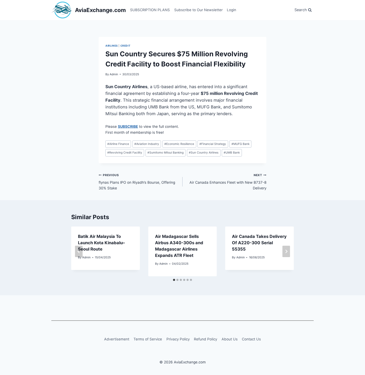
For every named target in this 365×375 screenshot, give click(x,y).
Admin (114, 74)
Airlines (111, 45)
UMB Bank (232, 152)
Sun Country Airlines (203, 152)
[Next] (286, 251)
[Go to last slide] (79, 251)
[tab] (174, 280)
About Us (230, 339)
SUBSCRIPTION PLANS (150, 10)
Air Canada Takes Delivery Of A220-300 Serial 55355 (259, 243)
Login (231, 10)
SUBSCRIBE (128, 126)
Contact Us (251, 339)
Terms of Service (147, 339)
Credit (125, 45)
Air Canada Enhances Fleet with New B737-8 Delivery (227, 181)
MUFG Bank (240, 144)
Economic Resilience (179, 144)
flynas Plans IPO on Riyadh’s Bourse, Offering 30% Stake (137, 181)
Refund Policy (205, 339)
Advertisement (116, 339)
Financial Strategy (212, 144)
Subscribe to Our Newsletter (198, 10)
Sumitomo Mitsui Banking (165, 152)
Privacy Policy (178, 339)
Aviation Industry (146, 144)
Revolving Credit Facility (124, 152)
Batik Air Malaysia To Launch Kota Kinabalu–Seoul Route (101, 243)
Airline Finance (118, 144)
